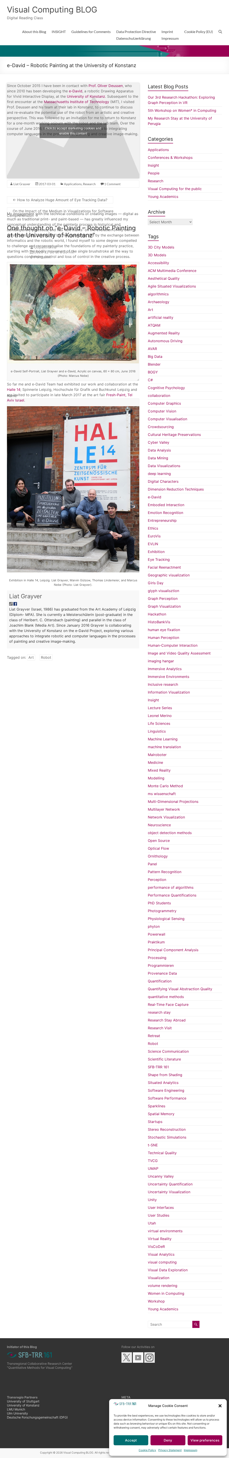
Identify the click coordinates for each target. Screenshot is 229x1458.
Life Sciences (159, 723)
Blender (154, 364)
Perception (157, 879)
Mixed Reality (159, 770)
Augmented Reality (164, 333)
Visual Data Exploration (168, 1270)
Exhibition (156, 551)
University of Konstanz (86, 96)
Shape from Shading (165, 1075)
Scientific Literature (164, 1059)
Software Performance (167, 1098)
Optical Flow (158, 848)
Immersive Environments (168, 676)
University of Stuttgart (23, 1401)
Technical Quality (162, 1153)
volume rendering (162, 1285)
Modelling (156, 778)
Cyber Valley (158, 442)
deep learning (159, 473)
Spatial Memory (161, 1114)
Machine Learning (163, 739)
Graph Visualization (164, 606)
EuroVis (154, 536)
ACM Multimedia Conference (172, 270)
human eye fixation (164, 630)
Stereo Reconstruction (167, 1129)
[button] (220, 1406)
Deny (168, 1440)
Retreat (154, 1035)
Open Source (159, 840)
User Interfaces (161, 1207)
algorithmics (158, 294)
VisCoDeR (156, 1246)
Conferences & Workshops (170, 157)
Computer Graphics (164, 403)
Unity (152, 1199)
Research (89, 184)
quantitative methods (166, 996)
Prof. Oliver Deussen (106, 85)
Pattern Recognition (164, 872)
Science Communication (168, 1051)
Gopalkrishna (45, 247)
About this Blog (34, 31)
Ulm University (17, 1413)
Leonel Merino (160, 715)
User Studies (158, 1215)
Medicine (155, 762)
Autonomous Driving (165, 341)
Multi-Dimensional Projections (173, 801)
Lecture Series (160, 708)
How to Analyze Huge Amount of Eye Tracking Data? (60, 200)
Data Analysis (159, 450)
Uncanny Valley (161, 1176)
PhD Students (159, 903)
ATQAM (154, 325)
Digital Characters (163, 481)
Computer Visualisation (167, 419)
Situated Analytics (163, 1082)
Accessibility (158, 263)
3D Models (157, 255)
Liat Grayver (25, 596)
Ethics (153, 528)
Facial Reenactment (164, 567)
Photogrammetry (162, 911)
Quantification (160, 981)
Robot (46, 657)
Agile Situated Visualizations (172, 286)
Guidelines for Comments (91, 31)
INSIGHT (59, 31)
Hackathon (157, 614)
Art (31, 657)
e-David (75, 91)
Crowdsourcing (161, 427)
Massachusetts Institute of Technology (76, 101)
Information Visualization (169, 692)
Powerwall (156, 934)
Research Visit (160, 1028)
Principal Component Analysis (173, 950)
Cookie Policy (147, 1450)
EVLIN (153, 544)
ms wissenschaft (162, 793)
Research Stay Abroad (167, 1020)
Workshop (156, 1301)
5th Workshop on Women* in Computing (182, 110)
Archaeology (158, 302)
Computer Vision (162, 411)
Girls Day (155, 583)
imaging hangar (161, 661)
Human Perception (163, 637)
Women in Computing (166, 1293)
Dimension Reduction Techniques (176, 489)
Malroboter (157, 754)
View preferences (205, 1440)
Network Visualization (166, 817)
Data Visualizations (164, 466)
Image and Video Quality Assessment (179, 653)
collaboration (159, 395)
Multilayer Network (164, 809)
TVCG (153, 1160)
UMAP (153, 1168)
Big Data (155, 356)
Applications (73, 184)
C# (150, 380)
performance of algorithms (170, 887)
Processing (157, 957)
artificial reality (160, 317)
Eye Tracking (159, 559)
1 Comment (112, 184)
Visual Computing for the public (175, 188)
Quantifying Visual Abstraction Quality (180, 989)
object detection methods (170, 832)
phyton (154, 926)
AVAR (152, 348)
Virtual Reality (160, 1238)
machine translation (164, 747)
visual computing (162, 1262)
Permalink (42, 257)
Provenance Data (162, 973)
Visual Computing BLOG (52, 9)
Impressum (190, 1450)
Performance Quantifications (172, 895)
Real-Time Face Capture (168, 1004)
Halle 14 (13, 389)
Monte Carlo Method (165, 786)
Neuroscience (159, 825)
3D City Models (161, 247)
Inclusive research (163, 684)
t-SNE (153, 1145)
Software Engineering (166, 1090)
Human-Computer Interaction (172, 645)
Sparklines (156, 1106)
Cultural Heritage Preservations (174, 434)
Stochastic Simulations (167, 1137)
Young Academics (163, 196)
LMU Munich (16, 1409)
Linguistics (157, 731)
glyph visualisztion (163, 590)
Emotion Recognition (165, 512)
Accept (131, 1440)
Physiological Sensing (166, 918)
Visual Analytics (161, 1254)
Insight (153, 165)
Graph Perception (163, 598)
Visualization (158, 1278)
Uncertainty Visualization (169, 1192)
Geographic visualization (169, 575)
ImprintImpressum (170, 34)
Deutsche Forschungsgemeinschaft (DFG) (37, 1417)
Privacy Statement (170, 1450)
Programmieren (161, 965)
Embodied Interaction (166, 505)
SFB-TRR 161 (158, 1067)
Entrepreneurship (162, 520)
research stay (159, 1012)
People (153, 173)
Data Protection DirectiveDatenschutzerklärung (136, 34)
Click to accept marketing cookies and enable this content (73, 130)
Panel (152, 864)
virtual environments (165, 1231)
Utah (152, 1223)
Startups (155, 1121)
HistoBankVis (159, 622)
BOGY (153, 372)
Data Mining (158, 458)
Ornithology (158, 856)
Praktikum (156, 942)
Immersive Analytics (165, 669)
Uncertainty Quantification (170, 1184)
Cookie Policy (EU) (198, 31)
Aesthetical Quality (164, 278)
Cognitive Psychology (166, 387)
